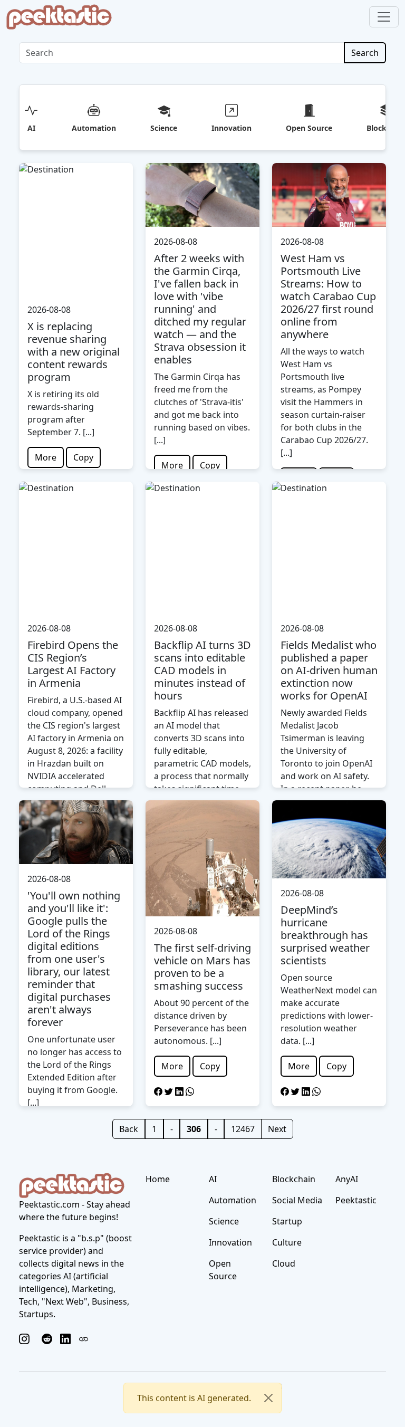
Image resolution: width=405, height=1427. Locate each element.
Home (158, 1179)
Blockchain (293, 1179)
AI (31, 128)
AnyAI (346, 1179)
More (45, 457)
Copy (83, 457)
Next (277, 1129)
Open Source (309, 128)
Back (128, 1129)
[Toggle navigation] (384, 16)
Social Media (297, 1200)
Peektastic (356, 1200)
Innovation (231, 128)
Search (365, 53)
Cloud (283, 1263)
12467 (243, 1129)
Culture (287, 1242)
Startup (287, 1221)
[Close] (268, 1398)
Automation (94, 128)
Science (163, 128)
